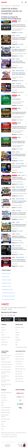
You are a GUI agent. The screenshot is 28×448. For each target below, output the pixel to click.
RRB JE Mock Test (19, 378)
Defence (17, 337)
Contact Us (3, 329)
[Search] (22, 2)
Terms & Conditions (5, 434)
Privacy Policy (14, 434)
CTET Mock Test (18, 364)
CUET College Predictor (6, 407)
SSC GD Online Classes (6, 362)
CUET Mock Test (18, 371)
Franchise (3, 339)
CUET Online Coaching (6, 367)
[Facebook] (11, 315)
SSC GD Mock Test (19, 356)
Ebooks (2, 402)
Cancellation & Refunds (20, 432)
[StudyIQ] (20, 400)
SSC (16, 329)
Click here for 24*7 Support (9, 312)
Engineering (17, 339)
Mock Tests (3, 395)
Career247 (3, 421)
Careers (2, 334)
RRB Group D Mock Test (20, 368)
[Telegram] (8, 315)
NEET (16, 344)
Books (2, 405)
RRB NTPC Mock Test (19, 359)
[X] (5, 315)
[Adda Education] (20, 393)
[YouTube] (14, 315)
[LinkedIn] (2, 315)
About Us (3, 327)
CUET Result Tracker (5, 419)
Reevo (2, 424)
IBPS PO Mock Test (19, 376)
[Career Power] (20, 396)
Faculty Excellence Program (21, 347)
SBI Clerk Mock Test (19, 354)
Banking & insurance (19, 327)
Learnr (2, 429)
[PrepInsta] (20, 404)
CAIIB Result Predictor (5, 412)
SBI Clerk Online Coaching (6, 364)
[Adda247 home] (4, 2)
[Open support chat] (24, 445)
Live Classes (3, 397)
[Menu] (26, 2)
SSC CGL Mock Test (19, 366)
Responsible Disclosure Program (8, 432)
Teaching (17, 334)
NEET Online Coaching (6, 369)
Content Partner (4, 342)
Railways (17, 332)
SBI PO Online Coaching (6, 355)
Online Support (4, 344)
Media (2, 332)
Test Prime (3, 426)
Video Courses (4, 400)
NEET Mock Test (18, 373)
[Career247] (20, 407)
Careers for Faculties (5, 337)
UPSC (16, 342)
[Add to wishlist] (26, 21)
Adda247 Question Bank (6, 392)
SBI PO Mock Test (19, 361)
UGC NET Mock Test (19, 381)
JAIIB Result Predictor (5, 410)
